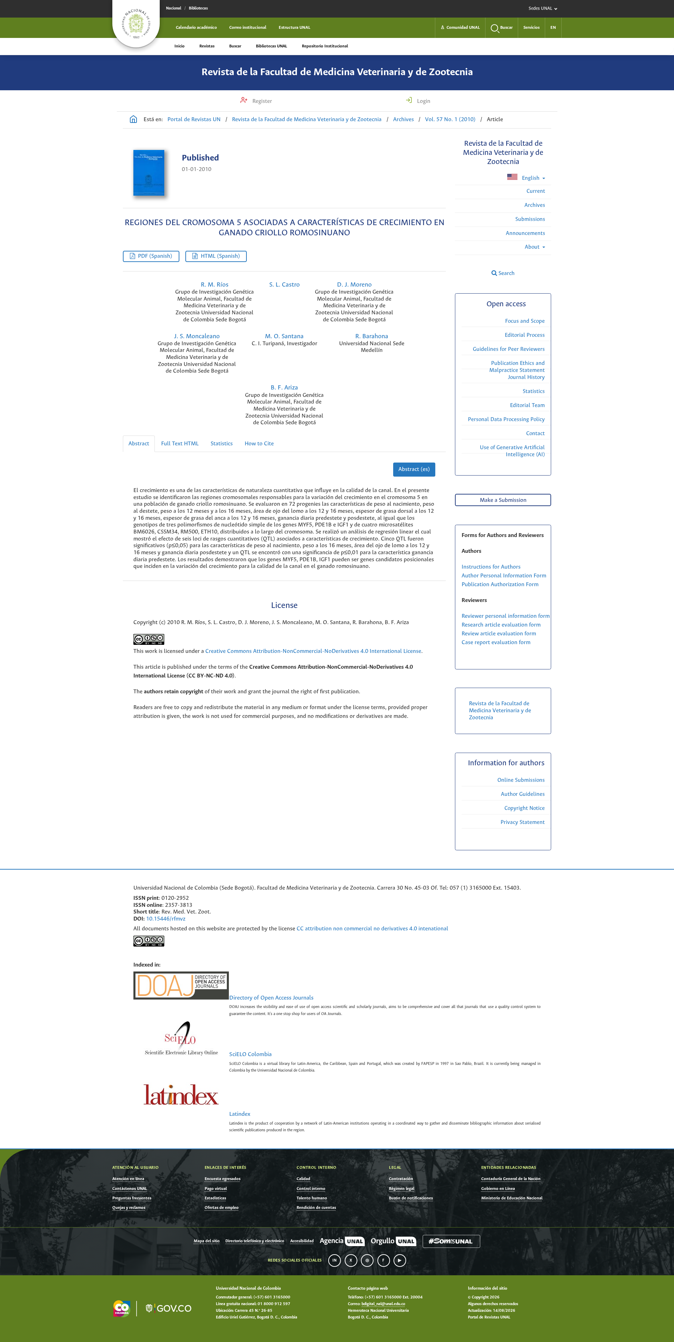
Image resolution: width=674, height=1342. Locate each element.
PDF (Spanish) (155, 256)
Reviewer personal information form (506, 616)
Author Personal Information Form (504, 576)
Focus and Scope (525, 321)
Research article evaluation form (501, 625)
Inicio (179, 46)
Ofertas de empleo (222, 1207)
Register (261, 101)
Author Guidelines (523, 794)
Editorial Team (527, 405)
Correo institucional (247, 27)
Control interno (311, 1188)
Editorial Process (525, 335)
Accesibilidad (302, 1241)
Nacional (173, 8)
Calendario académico (196, 27)
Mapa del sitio (206, 1241)
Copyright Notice (524, 808)
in (334, 1260)
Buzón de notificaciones (411, 1198)
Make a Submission (503, 500)
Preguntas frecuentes (131, 1198)
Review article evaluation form (499, 634)
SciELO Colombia (250, 1055)
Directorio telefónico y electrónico (254, 1241)
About (533, 247)
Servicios (531, 27)
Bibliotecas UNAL (271, 46)
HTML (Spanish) (220, 256)
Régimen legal (401, 1188)
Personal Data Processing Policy (506, 420)
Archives (403, 120)
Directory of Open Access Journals (271, 998)
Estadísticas (215, 1198)
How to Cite (259, 444)
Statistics (222, 444)
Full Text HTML (180, 444)
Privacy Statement (523, 822)
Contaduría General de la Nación (511, 1179)
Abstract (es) (414, 469)
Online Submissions (521, 780)
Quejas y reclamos (128, 1207)
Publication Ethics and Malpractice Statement (517, 366)
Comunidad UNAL (460, 27)
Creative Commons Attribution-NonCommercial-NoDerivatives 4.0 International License (313, 651)
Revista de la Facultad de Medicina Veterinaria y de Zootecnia (337, 72)
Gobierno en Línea (498, 1188)
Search (506, 273)
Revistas (206, 46)
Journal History (526, 377)
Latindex (239, 1114)
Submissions (530, 219)
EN (553, 27)
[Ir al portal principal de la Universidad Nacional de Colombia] (136, 23)
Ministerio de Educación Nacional (511, 1198)
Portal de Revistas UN (194, 120)
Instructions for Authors (491, 567)
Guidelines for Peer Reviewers (509, 349)
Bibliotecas (198, 8)
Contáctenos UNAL (129, 1188)
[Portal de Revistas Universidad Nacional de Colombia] (133, 120)
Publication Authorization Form (500, 585)
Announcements (525, 233)
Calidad (303, 1179)
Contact (535, 434)
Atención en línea (128, 1179)
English (531, 178)
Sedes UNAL (540, 8)
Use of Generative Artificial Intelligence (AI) (512, 451)
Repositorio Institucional (325, 46)
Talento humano (312, 1198)
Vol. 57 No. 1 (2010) (450, 120)
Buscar (235, 46)
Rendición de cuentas (316, 1207)
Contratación (401, 1179)
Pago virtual (216, 1188)
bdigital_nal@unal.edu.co (383, 1304)
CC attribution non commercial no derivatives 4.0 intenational (372, 929)
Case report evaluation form (496, 643)
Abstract (138, 444)
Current (536, 191)
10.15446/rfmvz (165, 919)
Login (423, 101)
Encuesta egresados (222, 1179)
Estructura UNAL (294, 27)
